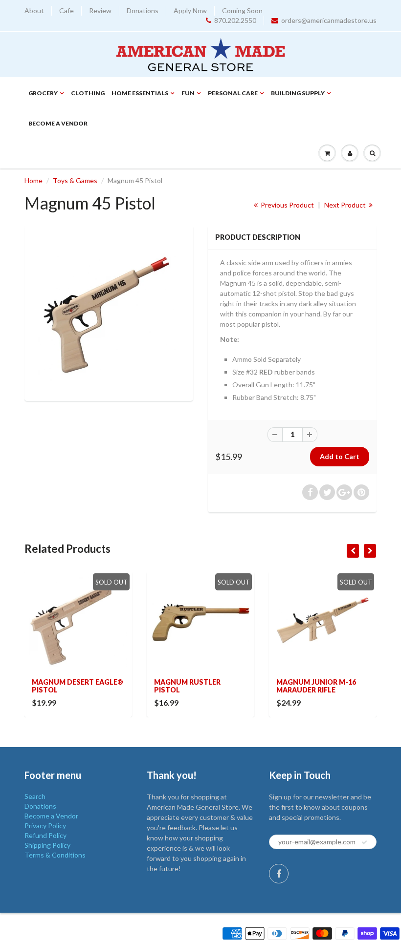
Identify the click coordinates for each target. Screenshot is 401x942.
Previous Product (286, 205)
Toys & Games (75, 180)
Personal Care (233, 93)
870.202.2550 (235, 20)
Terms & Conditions (55, 855)
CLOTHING (88, 93)
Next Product (345, 205)
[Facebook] (279, 873)
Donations (142, 10)
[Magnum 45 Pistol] (109, 312)
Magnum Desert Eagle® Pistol (77, 686)
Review (100, 10)
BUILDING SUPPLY (298, 93)
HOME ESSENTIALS (139, 93)
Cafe (66, 10)
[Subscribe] (364, 842)
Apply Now (190, 10)
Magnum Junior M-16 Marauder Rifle (316, 686)
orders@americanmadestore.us (329, 20)
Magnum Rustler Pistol (187, 686)
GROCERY (43, 93)
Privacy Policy (45, 825)
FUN (188, 93)
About (34, 10)
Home (33, 180)
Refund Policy (45, 835)
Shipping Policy (47, 845)
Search (34, 796)
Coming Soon (242, 10)
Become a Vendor (58, 123)
